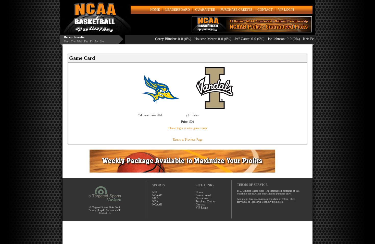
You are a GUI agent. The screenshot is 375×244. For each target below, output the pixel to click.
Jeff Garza (234, 39)
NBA (155, 201)
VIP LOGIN (286, 9)
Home (199, 192)
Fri (91, 41)
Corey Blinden (157, 39)
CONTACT (265, 9)
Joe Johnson (268, 39)
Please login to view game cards (187, 128)
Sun (102, 41)
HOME (155, 9)
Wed (79, 41)
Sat (96, 41)
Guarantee (202, 198)
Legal (101, 210)
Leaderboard (203, 195)
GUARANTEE (205, 9)
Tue (73, 41)
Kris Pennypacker (308, 39)
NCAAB (157, 204)
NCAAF (157, 195)
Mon (66, 41)
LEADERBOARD (177, 9)
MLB (155, 198)
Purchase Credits (205, 201)
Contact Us (104, 213)
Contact (200, 204)
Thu (86, 41)
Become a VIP (113, 210)
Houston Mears (197, 39)
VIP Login (202, 207)
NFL (155, 192)
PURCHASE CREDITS (236, 9)
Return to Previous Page (187, 139)
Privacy (93, 210)
